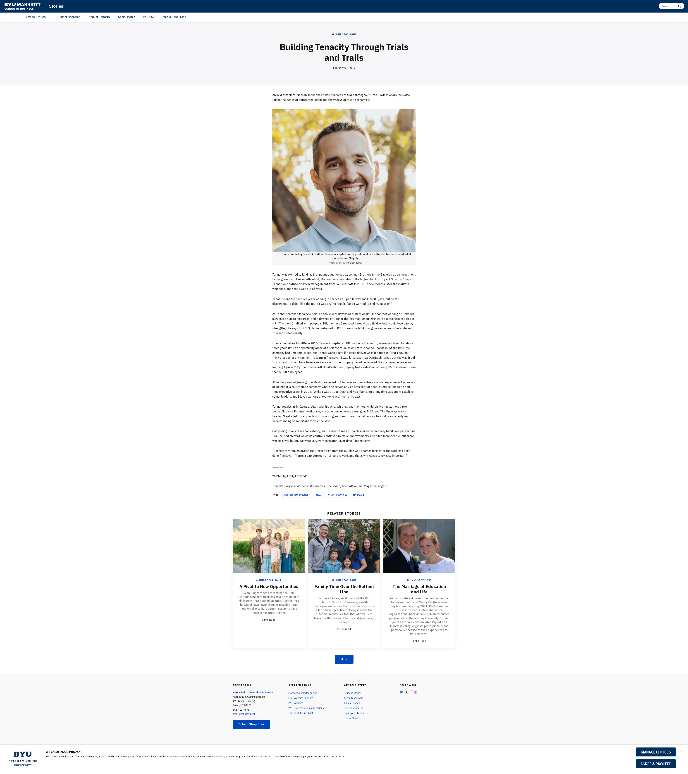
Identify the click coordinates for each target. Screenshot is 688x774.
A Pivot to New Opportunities (268, 586)
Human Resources (337, 495)
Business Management (297, 495)
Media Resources (174, 17)
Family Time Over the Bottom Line (344, 589)
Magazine (358, 495)
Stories (56, 6)
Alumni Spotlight (344, 34)
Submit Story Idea (251, 724)
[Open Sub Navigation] (50, 17)
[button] (682, 751)
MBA (318, 495)
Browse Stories (35, 17)
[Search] (679, 6)
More (344, 659)
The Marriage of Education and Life (419, 589)
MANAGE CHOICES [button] (656, 751)
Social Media (126, 17)
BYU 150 (149, 17)
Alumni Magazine (69, 17)
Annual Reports (99, 17)
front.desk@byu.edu (244, 714)
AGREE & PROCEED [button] (656, 763)
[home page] (22, 6)
